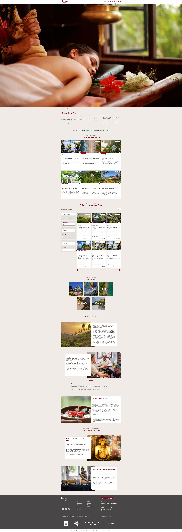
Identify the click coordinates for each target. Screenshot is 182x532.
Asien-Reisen (103, 3)
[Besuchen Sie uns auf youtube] (69, 509)
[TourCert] (76, 523)
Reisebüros (89, 504)
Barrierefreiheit (79, 509)
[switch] (79, 153)
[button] (62, 141)
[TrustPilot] (111, 523)
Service (119, 3)
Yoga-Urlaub (90, 3)
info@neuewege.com (106, 516)
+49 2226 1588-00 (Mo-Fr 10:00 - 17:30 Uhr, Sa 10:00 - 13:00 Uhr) (75, 516)
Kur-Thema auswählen (66, 249)
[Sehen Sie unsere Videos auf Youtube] (114, 1)
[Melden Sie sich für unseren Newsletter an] (116, 1)
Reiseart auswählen (66, 230)
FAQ (77, 504)
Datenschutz (89, 506)
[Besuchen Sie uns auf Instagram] (112, 1)
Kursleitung (89, 503)
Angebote (108, 3)
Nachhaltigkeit (114, 3)
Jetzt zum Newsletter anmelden (107, 498)
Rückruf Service (79, 503)
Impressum (89, 507)
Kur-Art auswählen (66, 243)
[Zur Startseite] (64, 2)
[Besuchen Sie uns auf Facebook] (110, 1)
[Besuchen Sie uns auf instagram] (66, 509)
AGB (77, 506)
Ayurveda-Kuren (97, 3)
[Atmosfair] (92, 523)
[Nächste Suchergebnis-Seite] (120, 270)
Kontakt (78, 501)
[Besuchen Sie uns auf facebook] (63, 509)
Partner (88, 501)
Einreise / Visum (79, 507)
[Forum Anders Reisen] (66, 523)
